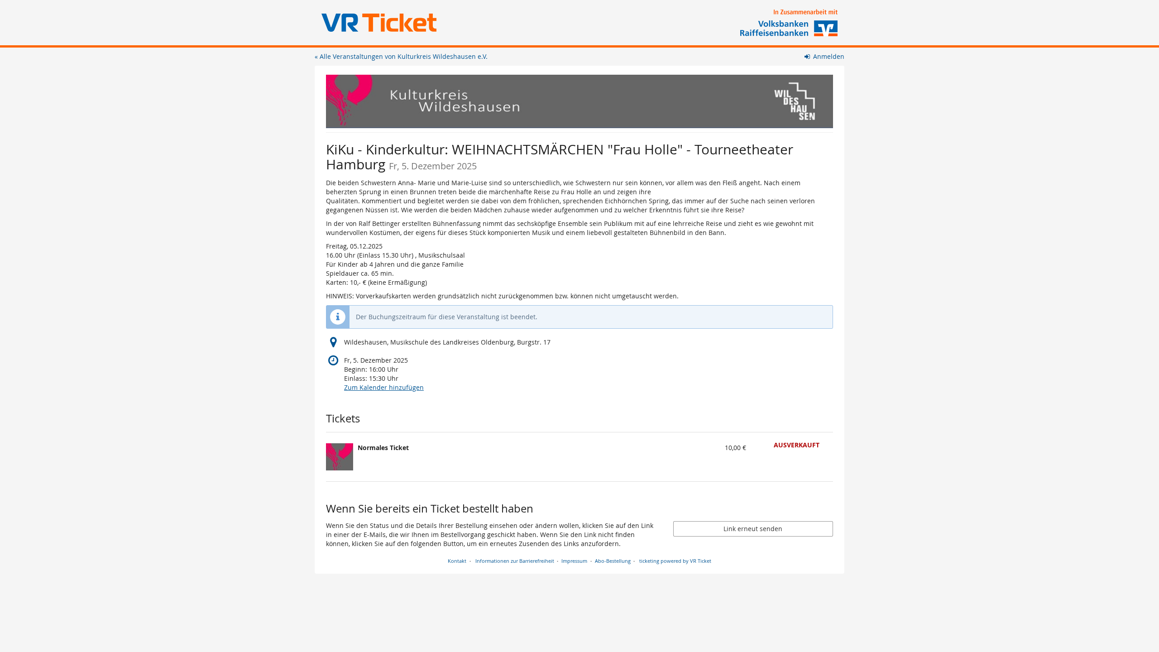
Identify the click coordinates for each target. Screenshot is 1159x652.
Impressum (574, 560)
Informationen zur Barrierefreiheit (514, 560)
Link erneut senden (752, 528)
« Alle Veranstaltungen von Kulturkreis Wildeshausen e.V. (401, 56)
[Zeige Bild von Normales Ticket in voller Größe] (339, 456)
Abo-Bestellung (613, 560)
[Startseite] (579, 101)
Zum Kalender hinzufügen (384, 387)
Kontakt (457, 560)
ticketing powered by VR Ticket (675, 560)
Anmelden (827, 56)
